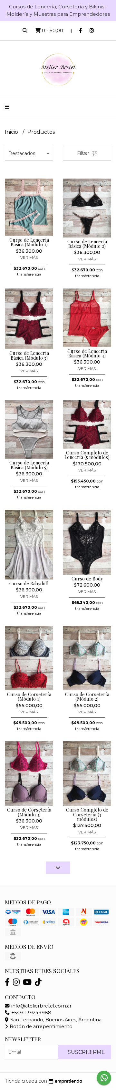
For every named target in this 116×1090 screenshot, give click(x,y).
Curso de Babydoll (29, 583)
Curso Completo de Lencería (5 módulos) (87, 454)
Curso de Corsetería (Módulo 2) (87, 696)
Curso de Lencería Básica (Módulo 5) (29, 464)
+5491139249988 (30, 1013)
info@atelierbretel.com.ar (41, 1006)
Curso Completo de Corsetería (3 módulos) (87, 814)
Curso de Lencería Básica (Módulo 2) (87, 243)
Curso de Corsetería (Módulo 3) (29, 811)
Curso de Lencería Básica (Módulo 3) (29, 355)
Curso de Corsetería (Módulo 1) (29, 696)
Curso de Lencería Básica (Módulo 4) (87, 353)
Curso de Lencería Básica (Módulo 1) (29, 242)
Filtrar (84, 153)
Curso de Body (87, 578)
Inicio (12, 132)
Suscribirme (86, 1052)
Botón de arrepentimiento (40, 1026)
